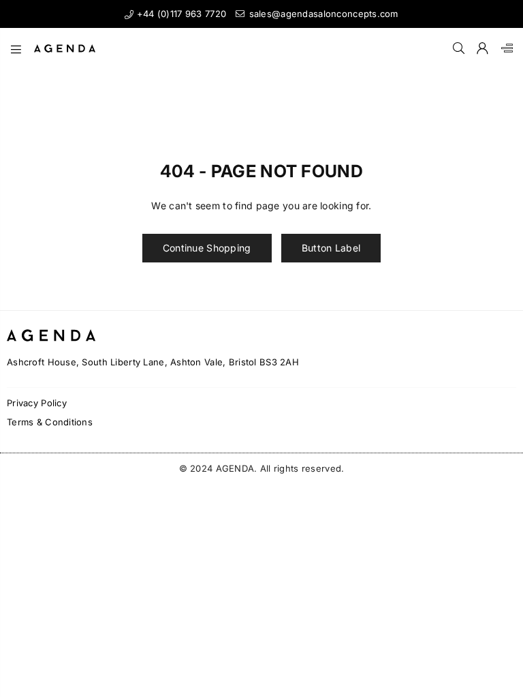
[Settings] (504, 48)
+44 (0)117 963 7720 (179, 13)
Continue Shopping (207, 248)
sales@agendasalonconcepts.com (322, 13)
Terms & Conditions (50, 421)
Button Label (331, 248)
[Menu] (16, 48)
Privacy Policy (37, 402)
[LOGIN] (482, 48)
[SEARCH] (459, 48)
